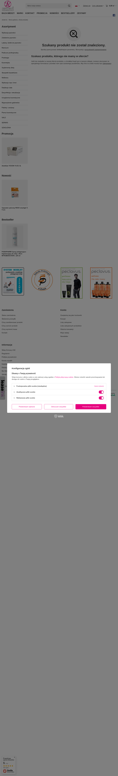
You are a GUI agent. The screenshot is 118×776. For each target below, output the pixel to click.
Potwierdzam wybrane (27, 407)
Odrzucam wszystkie (58, 407)
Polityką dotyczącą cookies (64, 377)
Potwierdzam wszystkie (90, 407)
